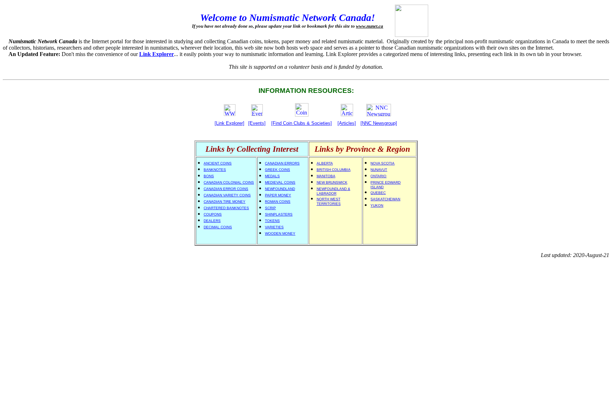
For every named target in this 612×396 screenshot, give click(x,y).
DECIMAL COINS (218, 227)
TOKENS (272, 221)
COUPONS (213, 214)
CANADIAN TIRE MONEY (224, 201)
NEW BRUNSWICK (332, 182)
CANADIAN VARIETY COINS (227, 195)
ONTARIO (378, 176)
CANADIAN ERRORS (282, 163)
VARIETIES (274, 227)
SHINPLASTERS (279, 214)
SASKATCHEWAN (385, 199)
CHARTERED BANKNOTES (226, 208)
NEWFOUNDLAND (280, 189)
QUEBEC (378, 193)
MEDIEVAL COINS (280, 182)
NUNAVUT (378, 170)
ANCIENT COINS (218, 163)
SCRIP (270, 208)
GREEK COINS (277, 170)
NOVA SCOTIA (382, 163)
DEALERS (212, 221)
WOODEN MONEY (280, 233)
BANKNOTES (215, 170)
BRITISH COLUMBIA (334, 170)
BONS (209, 176)
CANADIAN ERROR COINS (226, 189)
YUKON (376, 205)
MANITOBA (326, 176)
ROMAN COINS (277, 201)
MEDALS (272, 176)
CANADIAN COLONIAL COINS (229, 182)
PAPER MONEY (278, 195)
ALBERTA (325, 163)
